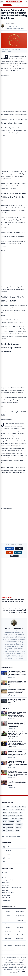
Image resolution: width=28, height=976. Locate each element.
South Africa (19, 824)
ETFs (21, 812)
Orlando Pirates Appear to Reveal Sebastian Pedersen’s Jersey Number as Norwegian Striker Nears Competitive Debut (17, 724)
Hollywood (12, 815)
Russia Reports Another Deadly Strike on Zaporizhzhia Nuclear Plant (16, 701)
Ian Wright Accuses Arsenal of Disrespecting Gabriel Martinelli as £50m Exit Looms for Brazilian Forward (17, 783)
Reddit (10, 552)
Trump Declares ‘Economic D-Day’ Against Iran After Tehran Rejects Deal (17, 683)
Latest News (20, 5)
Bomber (8, 927)
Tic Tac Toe (20, 924)
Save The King (8, 931)
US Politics (18, 827)
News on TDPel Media (8, 892)
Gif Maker (8, 915)
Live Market (8, 938)
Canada (11, 809)
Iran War (20, 815)
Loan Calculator (8, 942)
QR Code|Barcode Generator (20, 916)
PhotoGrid (8, 920)
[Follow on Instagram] (16, 26)
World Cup (10, 830)
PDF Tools (8, 911)
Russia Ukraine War (8, 824)
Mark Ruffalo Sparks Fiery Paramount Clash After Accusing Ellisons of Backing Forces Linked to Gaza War (17, 754)
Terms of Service (6, 900)
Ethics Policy (5, 885)
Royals (18, 821)
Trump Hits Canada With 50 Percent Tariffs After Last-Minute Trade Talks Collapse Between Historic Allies (17, 744)
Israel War (5, 818)
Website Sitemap (7, 836)
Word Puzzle (20, 920)
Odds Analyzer (8, 949)
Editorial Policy (6, 882)
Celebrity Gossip (20, 809)
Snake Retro (8, 924)
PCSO (4, 821)
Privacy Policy (6, 895)
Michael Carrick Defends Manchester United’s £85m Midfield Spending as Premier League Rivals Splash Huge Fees (17, 773)
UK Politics (10, 827)
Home (14, 5)
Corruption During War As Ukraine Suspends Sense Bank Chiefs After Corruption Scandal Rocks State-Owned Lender (17, 674)
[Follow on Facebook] (10, 26)
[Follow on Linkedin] (13, 26)
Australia (14, 806)
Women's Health (20, 938)
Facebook (10, 548)
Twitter (19, 548)
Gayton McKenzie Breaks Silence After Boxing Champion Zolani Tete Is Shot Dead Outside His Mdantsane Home (17, 734)
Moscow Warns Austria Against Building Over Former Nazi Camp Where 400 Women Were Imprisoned (16, 692)
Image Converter (20, 911)
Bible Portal (20, 934)
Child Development (8, 945)
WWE (17, 830)
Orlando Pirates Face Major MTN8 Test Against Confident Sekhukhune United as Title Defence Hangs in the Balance (17, 714)
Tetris (20, 931)
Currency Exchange (20, 945)
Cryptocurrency (13, 812)
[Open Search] (26, 1)
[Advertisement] (14, 85)
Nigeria (21, 818)
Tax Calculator (20, 942)
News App (5, 890)
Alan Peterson (11, 23)
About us (4, 872)
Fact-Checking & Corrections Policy (11, 887)
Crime (4, 812)
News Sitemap (17, 836)
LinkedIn (19, 552)
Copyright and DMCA (8, 880)
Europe (5, 815)
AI (3, 806)
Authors (4, 875)
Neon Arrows (20, 927)
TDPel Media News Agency (14, 1)
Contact (4, 877)
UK (4, 827)
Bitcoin (5, 809)
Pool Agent (11, 821)
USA (4, 830)
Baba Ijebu (21, 806)
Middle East (14, 818)
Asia (8, 806)
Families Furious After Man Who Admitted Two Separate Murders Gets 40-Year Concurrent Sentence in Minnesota (17, 763)
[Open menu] (2, 1)
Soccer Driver (8, 934)
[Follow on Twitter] (7, 26)
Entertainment (7, 5)
